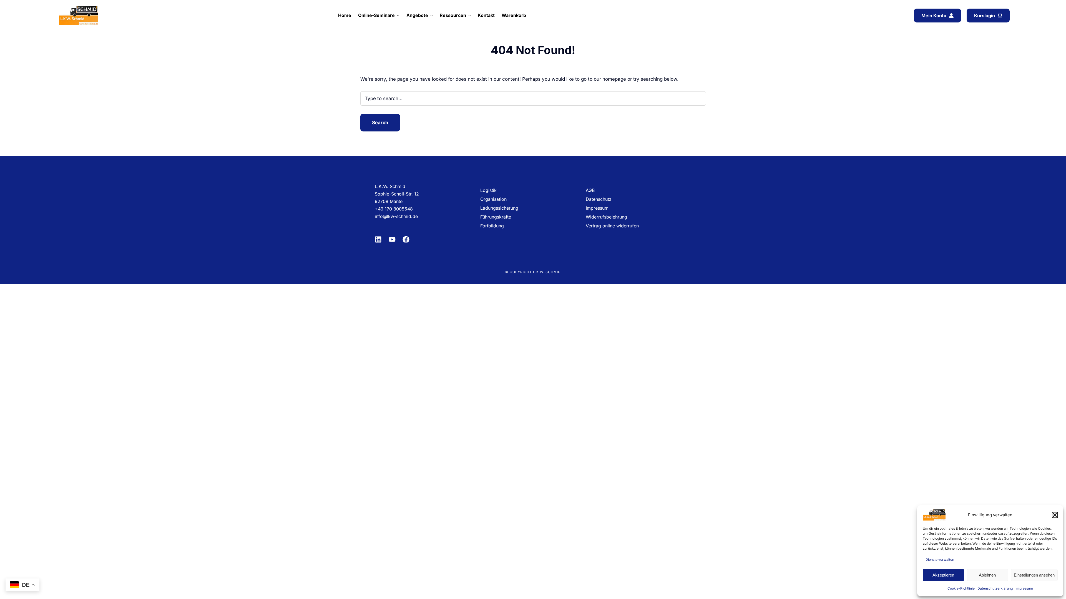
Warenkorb (514, 15)
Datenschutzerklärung (995, 588)
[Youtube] (392, 239)
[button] (1055, 515)
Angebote (417, 15)
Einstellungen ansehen (1034, 575)
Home (344, 15)
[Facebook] (406, 239)
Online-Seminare (376, 15)
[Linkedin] (378, 239)
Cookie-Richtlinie (961, 588)
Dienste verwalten (940, 559)
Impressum (1024, 588)
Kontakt (486, 15)
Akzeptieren (943, 575)
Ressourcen (453, 15)
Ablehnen (987, 575)
